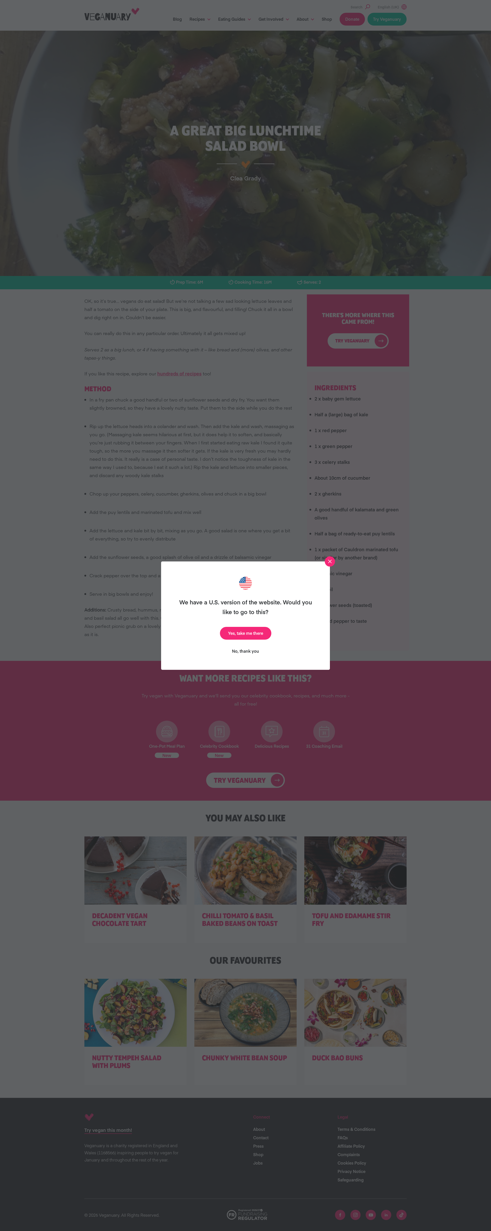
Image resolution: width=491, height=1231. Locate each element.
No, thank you (245, 651)
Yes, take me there (245, 633)
